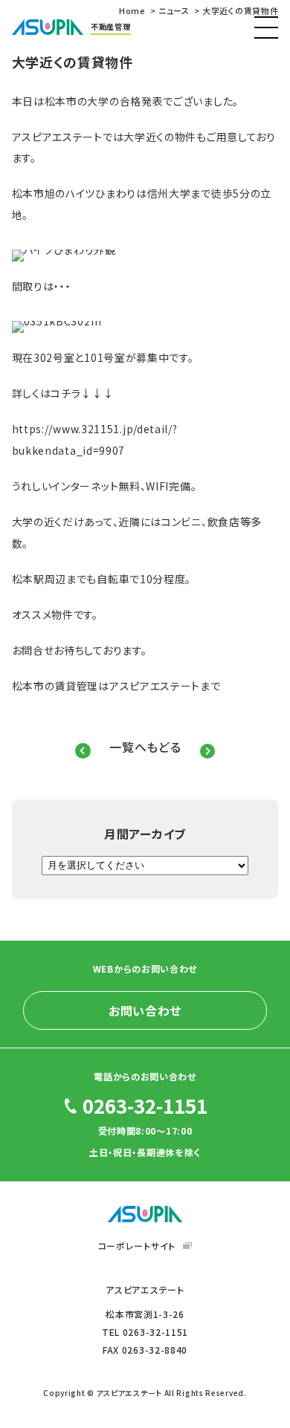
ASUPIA (145, 1214)
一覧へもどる (145, 747)
